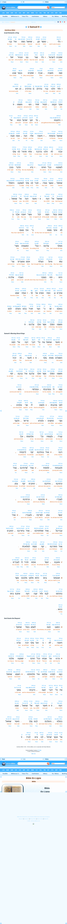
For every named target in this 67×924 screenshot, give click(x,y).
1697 (18, 163)
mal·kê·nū (11, 656)
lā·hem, (9, 306)
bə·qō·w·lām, (58, 719)
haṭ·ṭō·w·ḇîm (31, 481)
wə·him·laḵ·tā (47, 719)
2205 (30, 115)
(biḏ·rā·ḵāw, (28, 86)
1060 (20, 53)
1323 (41, 447)
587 (44, 654)
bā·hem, (24, 306)
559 (40, 131)
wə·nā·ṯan (15, 481)
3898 (44, 669)
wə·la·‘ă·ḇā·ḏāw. (27, 512)
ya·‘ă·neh (34, 591)
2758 (26, 416)
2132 (48, 479)
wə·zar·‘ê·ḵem (40, 497)
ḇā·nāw (46, 86)
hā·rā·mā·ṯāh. (51, 133)
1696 (32, 685)
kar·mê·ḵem (58, 481)
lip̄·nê (60, 402)
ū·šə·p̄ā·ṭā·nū (19, 656)
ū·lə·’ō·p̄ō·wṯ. (45, 465)
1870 (28, 84)
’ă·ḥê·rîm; (59, 290)
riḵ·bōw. (60, 449)
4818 (48, 385)
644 (47, 463)
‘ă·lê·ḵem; (31, 371)
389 (49, 304)
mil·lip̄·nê (31, 575)
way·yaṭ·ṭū (28, 102)
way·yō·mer (33, 196)
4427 (59, 241)
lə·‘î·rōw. (28, 734)
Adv (60, 93)
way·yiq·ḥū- (43, 102)
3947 (44, 100)
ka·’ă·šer (43, 39)
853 (14, 37)
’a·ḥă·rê (60, 102)
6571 (36, 385)
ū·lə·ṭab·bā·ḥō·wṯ (57, 465)
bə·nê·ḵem (19, 371)
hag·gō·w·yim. (42, 165)
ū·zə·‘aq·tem (56, 575)
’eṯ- (16, 39)
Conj (12, 219)
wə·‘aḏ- (12, 259)
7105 (59, 432)
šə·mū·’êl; (29, 39)
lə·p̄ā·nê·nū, (51, 671)
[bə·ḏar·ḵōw (38, 86)
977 (60, 589)
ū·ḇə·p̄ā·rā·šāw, (34, 387)
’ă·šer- (30, 212)
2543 (54, 542)
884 (14, 68)
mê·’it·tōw (51, 355)
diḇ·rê (33, 339)
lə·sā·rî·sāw (39, 512)
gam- (36, 290)
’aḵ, (50, 306)
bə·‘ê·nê (11, 165)
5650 (59, 495)
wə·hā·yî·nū (56, 656)
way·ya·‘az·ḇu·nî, (41, 275)
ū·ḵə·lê (21, 434)
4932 (50, 68)
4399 (27, 542)
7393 (59, 447)
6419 (11, 178)
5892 (28, 732)
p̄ (13, 102)
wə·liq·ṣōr (16, 418)
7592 (59, 353)
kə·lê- (41, 434)
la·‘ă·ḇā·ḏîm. (15, 559)
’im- (37, 640)
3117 (50, 257)
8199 (59, 53)
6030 (35, 589)
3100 (11, 53)
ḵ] (33, 86)
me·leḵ (14, 149)
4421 (31, 432)
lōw (54, 387)
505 (19, 400)
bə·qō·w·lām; (58, 306)
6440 (59, 400)
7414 (52, 131)
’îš (37, 734)
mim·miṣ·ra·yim (20, 259)
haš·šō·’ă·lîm (58, 355)
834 (44, 37)
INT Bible (39, 750)
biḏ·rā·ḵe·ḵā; (38, 149)
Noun (30, 46)
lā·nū (18, 149)
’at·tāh (18, 133)
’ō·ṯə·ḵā (55, 227)
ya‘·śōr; (60, 512)
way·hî (59, 39)
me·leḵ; (30, 719)
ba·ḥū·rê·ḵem (20, 528)
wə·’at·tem (33, 559)
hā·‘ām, (47, 212)
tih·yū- (27, 559)
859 (17, 131)
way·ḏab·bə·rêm (30, 687)
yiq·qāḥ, (11, 371)
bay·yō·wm (43, 575)
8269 (25, 400)
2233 (42, 495)
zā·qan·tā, (12, 133)
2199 (57, 573)
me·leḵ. (44, 355)
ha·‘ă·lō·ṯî (41, 259)
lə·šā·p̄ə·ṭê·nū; (20, 180)
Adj (32, 124)
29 (40, 68)
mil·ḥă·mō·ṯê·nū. (30, 671)
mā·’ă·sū (21, 227)
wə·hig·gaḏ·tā (17, 306)
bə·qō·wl (54, 212)
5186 (15, 84)
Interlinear (7, 22)
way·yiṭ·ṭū (15, 86)
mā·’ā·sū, (49, 227)
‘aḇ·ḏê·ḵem (59, 528)
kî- (33, 227)
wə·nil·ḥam (44, 671)
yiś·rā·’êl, (49, 734)
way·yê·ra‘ (30, 165)
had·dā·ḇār (18, 165)
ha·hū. (60, 607)
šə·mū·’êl (59, 133)
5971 (46, 210)
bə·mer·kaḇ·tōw (46, 387)
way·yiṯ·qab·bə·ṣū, (55, 117)
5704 (11, 257)
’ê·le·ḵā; (17, 212)
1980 (52, 84)
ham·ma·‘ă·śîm (24, 243)
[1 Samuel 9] (65, 415)
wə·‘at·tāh (23, 290)
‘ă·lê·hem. (46, 243)
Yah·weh (26, 196)
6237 (59, 510)
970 (22, 526)
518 (36, 638)
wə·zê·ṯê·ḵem (47, 481)
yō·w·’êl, (11, 55)
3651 (53, 288)
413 (10, 115)
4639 (26, 241)
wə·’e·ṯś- (31, 465)
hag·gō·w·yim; (31, 656)
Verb (59, 46)
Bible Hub (33, 753)
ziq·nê (31, 117)
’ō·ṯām (28, 259)
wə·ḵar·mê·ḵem (25, 497)
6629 (57, 557)
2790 (41, 416)
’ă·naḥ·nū (44, 656)
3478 (52, 53)
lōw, (31, 402)
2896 (32, 479)
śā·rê (26, 402)
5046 (18, 304)
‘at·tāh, (30, 149)
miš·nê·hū (50, 70)
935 (19, 115)
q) (20, 86)
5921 (46, 241)
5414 (36, 178)
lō (52, 149)
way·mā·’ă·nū (56, 624)
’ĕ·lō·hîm (11, 275)
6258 (29, 147)
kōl (37, 117)
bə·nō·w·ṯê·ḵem (39, 449)
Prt (45, 46)
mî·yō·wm (49, 259)
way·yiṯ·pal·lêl (10, 180)
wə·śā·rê (59, 418)
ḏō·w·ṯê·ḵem (23, 465)
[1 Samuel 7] (2, 415)
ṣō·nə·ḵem (57, 559)
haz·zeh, (50, 275)
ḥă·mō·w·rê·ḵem (52, 544)
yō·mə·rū (23, 212)
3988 (49, 225)
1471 (43, 163)
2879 (59, 463)
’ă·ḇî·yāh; (39, 70)
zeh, (20, 355)
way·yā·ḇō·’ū (17, 117)
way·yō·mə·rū (39, 133)
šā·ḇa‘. (14, 70)
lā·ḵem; (46, 591)
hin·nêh (25, 133)
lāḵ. (32, 290)
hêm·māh (47, 290)
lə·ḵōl (39, 212)
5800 (43, 273)
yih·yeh (14, 355)
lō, (50, 640)
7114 (17, 416)
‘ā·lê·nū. (18, 640)
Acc (16, 46)
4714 (22, 257)
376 (55, 732)
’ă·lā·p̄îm (19, 402)
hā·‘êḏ (38, 306)
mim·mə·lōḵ (58, 243)
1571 (35, 288)
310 (60, 100)
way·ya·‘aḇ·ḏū (19, 275)
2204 (37, 37)
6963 (54, 210)
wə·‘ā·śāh (34, 544)
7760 (22, 37)
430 (11, 273)
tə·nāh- (37, 180)
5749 (37, 304)
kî (13, 212)
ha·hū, (37, 575)
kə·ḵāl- (49, 165)
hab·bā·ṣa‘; (53, 102)
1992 (47, 288)
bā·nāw (10, 39)
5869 (10, 163)
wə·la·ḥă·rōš (40, 418)
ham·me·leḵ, (51, 322)
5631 (40, 510)
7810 (36, 100)
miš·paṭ (60, 322)
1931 (36, 573)
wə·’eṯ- (47, 449)
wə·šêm (60, 70)
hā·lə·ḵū (53, 86)
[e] (60, 37)
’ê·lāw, (31, 133)
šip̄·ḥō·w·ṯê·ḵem (38, 528)
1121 (9, 37)
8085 (59, 210)
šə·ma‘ (60, 212)
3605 (35, 115)
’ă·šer (44, 322)
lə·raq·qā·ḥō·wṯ (21, 449)
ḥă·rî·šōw (26, 418)
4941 (19, 100)
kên (54, 290)
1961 (58, 37)
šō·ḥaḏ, (37, 102)
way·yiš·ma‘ (16, 671)
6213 (59, 257)
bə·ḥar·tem (59, 591)
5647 (20, 273)
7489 (30, 163)
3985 (57, 622)
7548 (23, 447)
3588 (11, 210)
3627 (41, 432)
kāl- (39, 339)
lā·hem (36, 719)
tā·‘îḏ (31, 306)
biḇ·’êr (20, 70)
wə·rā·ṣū (18, 387)
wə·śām (60, 387)
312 (60, 288)
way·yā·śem (21, 39)
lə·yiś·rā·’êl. (52, 55)
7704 (25, 463)
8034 (35, 53)
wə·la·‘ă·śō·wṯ (49, 434)
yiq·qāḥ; (31, 449)
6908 (58, 115)
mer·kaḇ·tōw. (53, 402)
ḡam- (50, 656)
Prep (21, 77)
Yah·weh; (25, 339)
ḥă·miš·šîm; (50, 418)
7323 (18, 385)
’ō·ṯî (27, 227)
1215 (54, 100)
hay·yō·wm (59, 275)
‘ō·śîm (42, 290)
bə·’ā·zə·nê (17, 687)
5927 (41, 257)
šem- (36, 55)
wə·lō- (59, 86)
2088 (50, 273)
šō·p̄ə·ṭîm (59, 55)
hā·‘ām (13, 339)
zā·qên (38, 39)
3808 (58, 84)
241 (18, 685)
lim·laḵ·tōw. (26, 544)
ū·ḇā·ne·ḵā (59, 149)
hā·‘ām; (44, 687)
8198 (41, 526)
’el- (11, 117)
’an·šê (56, 734)
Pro (19, 140)
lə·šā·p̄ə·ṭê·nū (58, 165)
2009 (24, 131)
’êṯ (44, 339)
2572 (51, 416)
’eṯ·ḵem (18, 591)
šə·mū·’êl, (59, 180)
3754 (59, 479)
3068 (47, 194)
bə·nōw (26, 55)
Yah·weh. (47, 196)
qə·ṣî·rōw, (59, 434)
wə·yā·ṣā (59, 671)
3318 (59, 669)
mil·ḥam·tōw (30, 434)
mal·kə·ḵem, (23, 575)
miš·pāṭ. (20, 102)
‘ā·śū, (60, 259)
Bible (3, 22)
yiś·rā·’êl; (25, 117)
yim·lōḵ (39, 322)
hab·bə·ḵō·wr (19, 55)
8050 (29, 37)
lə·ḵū (41, 734)
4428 (13, 147)
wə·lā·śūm (41, 402)
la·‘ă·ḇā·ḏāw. (58, 497)
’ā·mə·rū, (44, 180)
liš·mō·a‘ (33, 624)
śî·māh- (24, 149)
